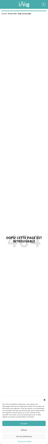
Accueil (4, 13)
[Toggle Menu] (44, 4)
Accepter (24, 423)
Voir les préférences (24, 436)
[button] (44, 399)
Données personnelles (25, 441)
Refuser (24, 430)
